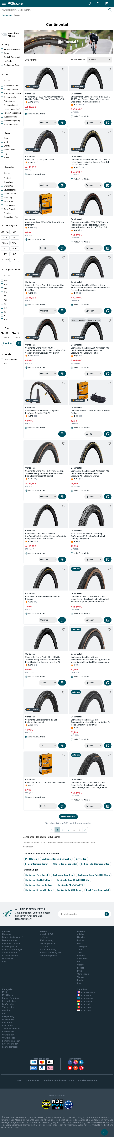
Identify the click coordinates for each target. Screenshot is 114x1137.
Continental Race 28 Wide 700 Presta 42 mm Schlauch (90, 412)
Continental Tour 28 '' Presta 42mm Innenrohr (45, 782)
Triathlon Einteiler (10, 1028)
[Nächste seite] (85, 829)
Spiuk (80, 952)
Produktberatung (48, 949)
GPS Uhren (7, 1025)
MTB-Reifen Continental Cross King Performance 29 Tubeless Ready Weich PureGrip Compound (88, 536)
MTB (4, 992)
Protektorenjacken (11, 1041)
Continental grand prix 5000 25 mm (73, 880)
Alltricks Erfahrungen (12, 949)
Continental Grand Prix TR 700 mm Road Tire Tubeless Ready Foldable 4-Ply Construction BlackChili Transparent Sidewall (45, 473)
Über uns (6, 934)
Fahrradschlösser (10, 1047)
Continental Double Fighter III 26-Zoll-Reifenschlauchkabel (41, 721)
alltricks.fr (86, 995)
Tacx (79, 949)
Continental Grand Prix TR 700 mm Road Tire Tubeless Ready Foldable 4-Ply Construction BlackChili (45, 287)
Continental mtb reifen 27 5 (70, 885)
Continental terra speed (36, 875)
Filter (20, 343)
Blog (4, 961)
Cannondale (83, 974)
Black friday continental (97, 890)
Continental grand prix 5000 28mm (94, 875)
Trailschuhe (8, 1007)
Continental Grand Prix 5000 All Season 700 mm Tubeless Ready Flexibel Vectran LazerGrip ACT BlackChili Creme (90, 473)
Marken (17, 15)
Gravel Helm (8, 1035)
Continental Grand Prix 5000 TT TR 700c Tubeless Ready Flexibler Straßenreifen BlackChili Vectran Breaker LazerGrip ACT (43, 659)
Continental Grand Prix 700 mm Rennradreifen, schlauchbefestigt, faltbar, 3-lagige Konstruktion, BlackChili (90, 722)
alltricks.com (87, 998)
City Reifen (80, 859)
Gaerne (81, 965)
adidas (80, 934)
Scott (79, 983)
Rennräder (7, 1022)
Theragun (82, 946)
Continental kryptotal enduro (38, 890)
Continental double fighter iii (38, 880)
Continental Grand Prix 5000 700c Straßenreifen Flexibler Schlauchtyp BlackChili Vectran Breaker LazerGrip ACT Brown (45, 350)
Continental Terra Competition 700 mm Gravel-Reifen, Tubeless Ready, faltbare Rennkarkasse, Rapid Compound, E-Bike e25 (90, 785)
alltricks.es (86, 1001)
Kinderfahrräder (10, 1044)
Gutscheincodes (10, 955)
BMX (4, 1013)
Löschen (7, 343)
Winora (80, 977)
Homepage (7, 15)
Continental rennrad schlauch (39, 885)
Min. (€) (4, 333)
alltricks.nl (86, 1010)
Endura (80, 940)
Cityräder (6, 1010)
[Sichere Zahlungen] (42, 1065)
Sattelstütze (8, 1031)
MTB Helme (7, 995)
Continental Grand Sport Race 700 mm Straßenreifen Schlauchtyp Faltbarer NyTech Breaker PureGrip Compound (90, 287)
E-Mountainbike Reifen (36, 864)
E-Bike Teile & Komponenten (95, 864)
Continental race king (63, 875)
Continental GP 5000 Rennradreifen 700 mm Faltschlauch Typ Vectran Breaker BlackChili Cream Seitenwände (90, 162)
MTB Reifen (31, 859)
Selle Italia (82, 958)
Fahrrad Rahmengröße (50, 952)
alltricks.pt (86, 1007)
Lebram (81, 955)
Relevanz (93, 59)
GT (78, 961)
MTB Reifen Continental (65, 864)
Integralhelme (9, 1001)
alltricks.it (86, 1004)
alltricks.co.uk (88, 992)
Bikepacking (8, 1016)
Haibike (81, 937)
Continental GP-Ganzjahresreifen (39, 159)
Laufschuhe (8, 1004)
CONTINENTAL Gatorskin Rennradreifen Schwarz (42, 597)
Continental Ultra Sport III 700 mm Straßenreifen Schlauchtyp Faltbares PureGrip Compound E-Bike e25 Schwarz (45, 536)
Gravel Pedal (8, 1038)
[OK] (107, 914)
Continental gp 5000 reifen (69, 890)
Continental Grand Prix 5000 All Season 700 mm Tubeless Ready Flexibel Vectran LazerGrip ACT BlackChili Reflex (90, 350)
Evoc (79, 971)
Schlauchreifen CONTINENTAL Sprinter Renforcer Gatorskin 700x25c (42, 412)
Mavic (80, 943)
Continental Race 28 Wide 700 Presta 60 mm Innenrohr (44, 223)
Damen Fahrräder (10, 998)
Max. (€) (15, 333)
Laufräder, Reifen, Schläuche (56, 859)
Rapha (80, 980)
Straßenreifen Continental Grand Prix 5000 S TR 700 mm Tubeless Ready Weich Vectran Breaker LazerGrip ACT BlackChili (90, 99)
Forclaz (80, 968)
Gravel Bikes (8, 1019)
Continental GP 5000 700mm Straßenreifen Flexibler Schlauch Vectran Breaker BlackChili (45, 98)
